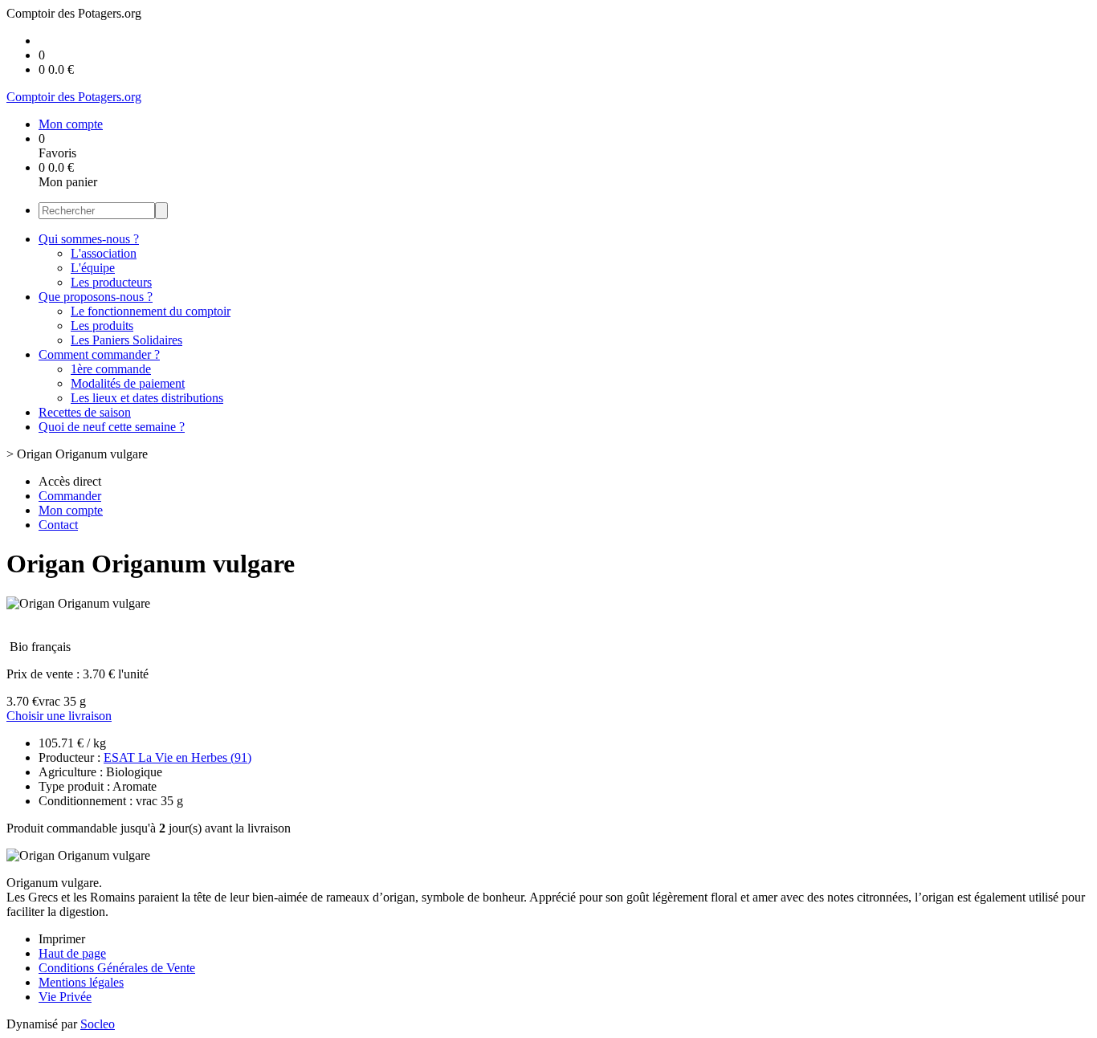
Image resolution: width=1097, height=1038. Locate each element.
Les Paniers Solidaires (126, 340)
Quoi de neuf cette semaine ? (112, 427)
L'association (104, 253)
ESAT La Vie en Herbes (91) (177, 757)
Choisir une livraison (59, 716)
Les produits (102, 325)
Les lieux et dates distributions (147, 398)
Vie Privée (65, 996)
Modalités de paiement (128, 383)
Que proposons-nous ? (96, 296)
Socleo (97, 1024)
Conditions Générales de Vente (117, 968)
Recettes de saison (85, 412)
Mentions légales (81, 982)
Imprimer (62, 939)
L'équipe (93, 268)
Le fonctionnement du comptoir (150, 311)
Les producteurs (111, 282)
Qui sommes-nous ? (89, 239)
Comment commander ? (99, 354)
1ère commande (111, 369)
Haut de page (72, 953)
